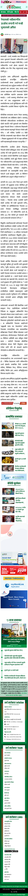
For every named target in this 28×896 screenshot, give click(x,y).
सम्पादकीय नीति (7, 857)
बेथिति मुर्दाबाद (10, 12)
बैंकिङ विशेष (17, 12)
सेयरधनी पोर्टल (7, 824)
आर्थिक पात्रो (6, 844)
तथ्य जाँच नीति (7, 862)
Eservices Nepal (21, 895)
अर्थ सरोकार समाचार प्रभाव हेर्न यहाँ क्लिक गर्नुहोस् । (16, 694)
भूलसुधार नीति (7, 864)
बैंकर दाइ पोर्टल (7, 833)
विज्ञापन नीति (7, 867)
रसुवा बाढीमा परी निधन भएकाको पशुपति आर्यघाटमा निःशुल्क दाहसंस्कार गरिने (20, 451)
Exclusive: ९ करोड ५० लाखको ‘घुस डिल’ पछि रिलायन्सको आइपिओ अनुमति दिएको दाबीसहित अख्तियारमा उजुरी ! (21, 509)
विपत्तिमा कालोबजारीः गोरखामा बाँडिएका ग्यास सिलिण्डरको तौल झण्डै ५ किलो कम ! (20, 468)
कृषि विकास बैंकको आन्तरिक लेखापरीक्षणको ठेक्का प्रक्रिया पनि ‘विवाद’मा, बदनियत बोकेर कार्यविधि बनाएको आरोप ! (20, 500)
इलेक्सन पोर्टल (7, 826)
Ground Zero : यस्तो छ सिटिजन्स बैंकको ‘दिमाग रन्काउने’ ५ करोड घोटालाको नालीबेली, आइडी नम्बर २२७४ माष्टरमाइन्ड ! (20, 491)
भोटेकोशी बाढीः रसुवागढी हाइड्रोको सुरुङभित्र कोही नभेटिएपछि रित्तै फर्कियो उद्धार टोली (20, 443)
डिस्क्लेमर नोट (7, 877)
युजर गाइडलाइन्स (7, 875)
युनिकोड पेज (6, 831)
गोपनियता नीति (7, 860)
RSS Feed (6, 879)
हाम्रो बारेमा (6, 872)
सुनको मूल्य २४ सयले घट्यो (20, 460)
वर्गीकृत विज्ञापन (7, 846)
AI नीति (5, 869)
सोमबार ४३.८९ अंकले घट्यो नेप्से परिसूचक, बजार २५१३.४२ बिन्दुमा (20, 426)
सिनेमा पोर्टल (6, 829)
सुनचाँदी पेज (6, 836)
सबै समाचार (3, 12)
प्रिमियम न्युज (6, 841)
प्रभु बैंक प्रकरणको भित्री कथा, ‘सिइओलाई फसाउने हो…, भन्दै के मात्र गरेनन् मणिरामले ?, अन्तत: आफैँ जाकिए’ (20, 519)
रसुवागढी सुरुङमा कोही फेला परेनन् (19, 434)
